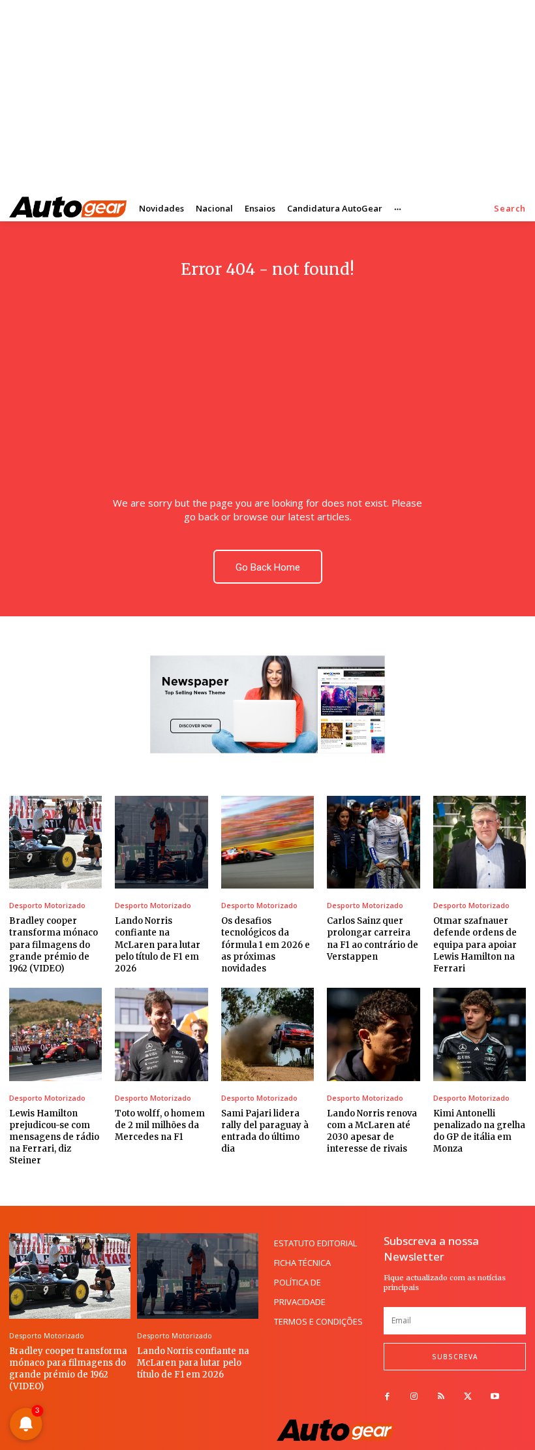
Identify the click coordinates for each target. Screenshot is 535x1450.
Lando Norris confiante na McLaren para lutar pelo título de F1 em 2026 (157, 944)
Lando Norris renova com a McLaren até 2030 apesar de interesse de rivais (372, 1131)
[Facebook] (387, 1397)
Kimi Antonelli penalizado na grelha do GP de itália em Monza (479, 1131)
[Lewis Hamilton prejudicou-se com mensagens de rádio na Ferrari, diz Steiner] (55, 1034)
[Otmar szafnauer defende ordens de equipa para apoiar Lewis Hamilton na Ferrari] (479, 842)
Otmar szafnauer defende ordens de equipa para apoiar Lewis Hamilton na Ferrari (475, 944)
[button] (510, 208)
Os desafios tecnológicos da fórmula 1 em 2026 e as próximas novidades (265, 944)
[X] (468, 1397)
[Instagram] (414, 1397)
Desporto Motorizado (47, 905)
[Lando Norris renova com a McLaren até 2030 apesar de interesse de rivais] (373, 1034)
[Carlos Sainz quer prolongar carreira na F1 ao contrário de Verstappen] (373, 842)
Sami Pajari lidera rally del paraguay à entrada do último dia (265, 1131)
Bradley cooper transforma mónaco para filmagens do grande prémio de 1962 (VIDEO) (53, 944)
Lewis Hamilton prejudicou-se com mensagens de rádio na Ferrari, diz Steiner (54, 1137)
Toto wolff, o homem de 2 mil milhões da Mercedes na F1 (160, 1125)
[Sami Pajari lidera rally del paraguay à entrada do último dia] (267, 1034)
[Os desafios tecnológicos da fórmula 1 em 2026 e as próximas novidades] (267, 842)
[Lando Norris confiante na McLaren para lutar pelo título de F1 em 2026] (161, 842)
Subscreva (455, 1356)
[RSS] (441, 1397)
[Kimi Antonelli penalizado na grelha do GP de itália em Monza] (479, 1034)
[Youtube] (495, 1397)
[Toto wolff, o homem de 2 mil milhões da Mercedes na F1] (161, 1034)
